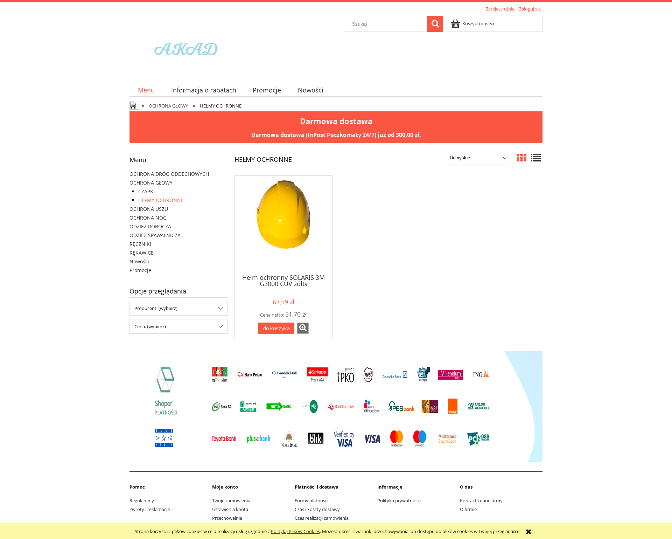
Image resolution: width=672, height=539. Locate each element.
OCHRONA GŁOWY (151, 182)
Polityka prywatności (399, 500)
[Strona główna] (188, 44)
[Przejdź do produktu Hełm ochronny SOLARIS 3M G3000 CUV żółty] (283, 224)
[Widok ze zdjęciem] (521, 157)
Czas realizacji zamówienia (322, 518)
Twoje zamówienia (231, 500)
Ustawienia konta (230, 509)
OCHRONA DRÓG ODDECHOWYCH (169, 174)
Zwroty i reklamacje (150, 509)
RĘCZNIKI (140, 244)
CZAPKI (146, 191)
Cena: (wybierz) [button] (150, 326)
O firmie (468, 509)
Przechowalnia (227, 518)
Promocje (140, 270)
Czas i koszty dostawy (317, 509)
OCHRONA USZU (149, 209)
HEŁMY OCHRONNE (161, 200)
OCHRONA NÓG (148, 217)
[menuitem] (146, 90)
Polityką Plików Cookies (295, 531)
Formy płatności (311, 500)
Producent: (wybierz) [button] (155, 308)
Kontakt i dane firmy (481, 500)
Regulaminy (142, 500)
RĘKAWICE (142, 252)
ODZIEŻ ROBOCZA (150, 226)
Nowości (139, 261)
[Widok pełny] (536, 157)
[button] (303, 328)
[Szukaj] (435, 24)
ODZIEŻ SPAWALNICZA (155, 235)
